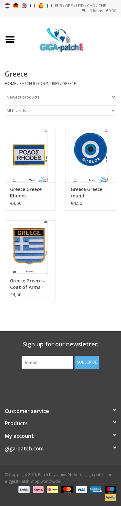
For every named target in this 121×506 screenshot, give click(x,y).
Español (41, 5)
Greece (69, 83)
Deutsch (15, 5)
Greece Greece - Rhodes (27, 192)
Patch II (27, 83)
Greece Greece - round (88, 192)
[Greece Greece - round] (91, 155)
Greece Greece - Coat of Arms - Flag (27, 284)
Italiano (49, 5)
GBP (69, 5)
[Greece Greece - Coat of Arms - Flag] (30, 247)
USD (80, 5)
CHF (102, 5)
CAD (91, 5)
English (24, 5)
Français (32, 5)
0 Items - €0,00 (102, 11)
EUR (59, 5)
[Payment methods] (23, 489)
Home (10, 83)
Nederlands (7, 5)
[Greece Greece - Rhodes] (30, 155)
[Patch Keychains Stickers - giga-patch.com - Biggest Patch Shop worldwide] (70, 39)
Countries (48, 83)
